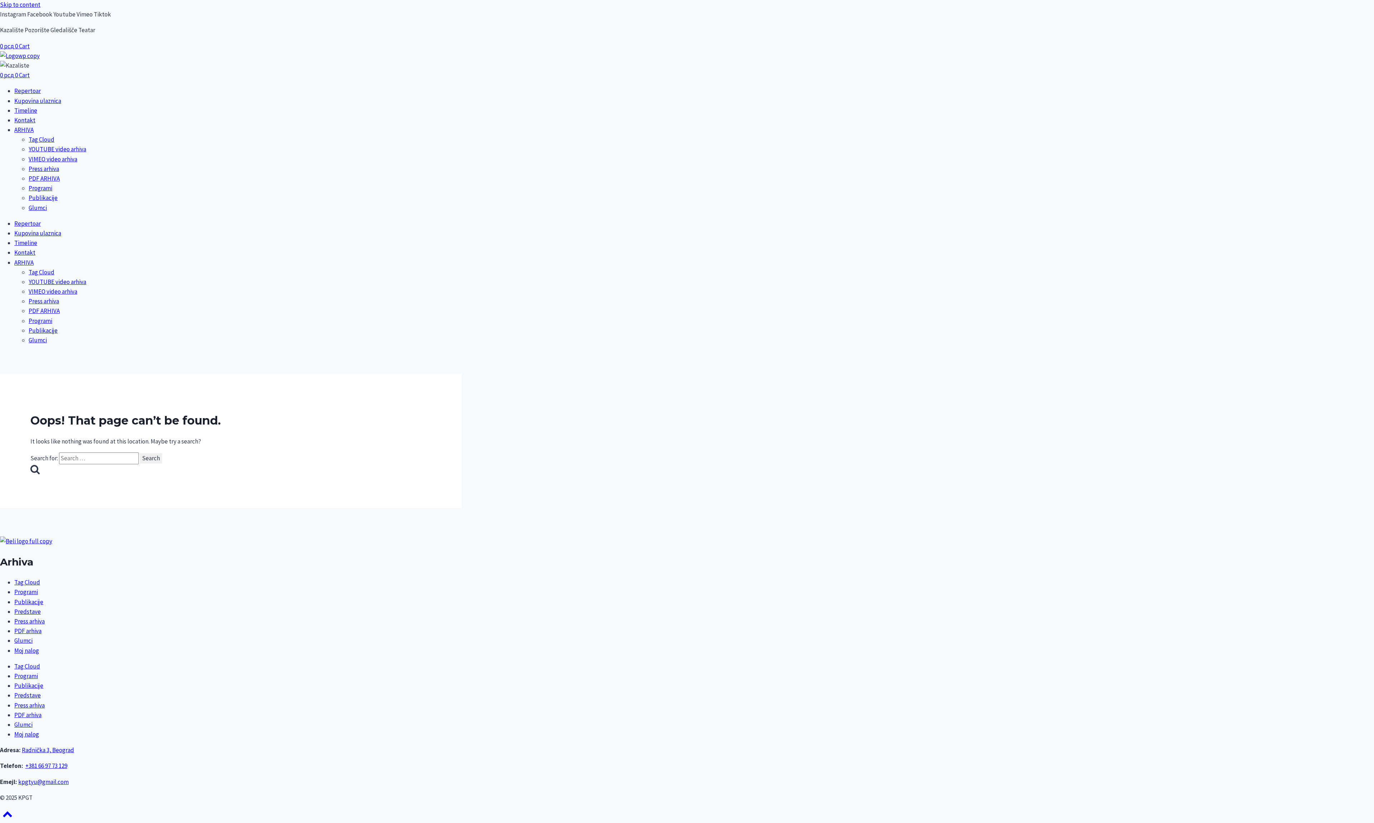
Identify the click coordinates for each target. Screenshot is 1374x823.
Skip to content (20, 5)
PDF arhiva (28, 631)
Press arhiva (44, 169)
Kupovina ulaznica (37, 101)
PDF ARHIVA (44, 178)
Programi (40, 188)
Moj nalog (26, 651)
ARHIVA (24, 130)
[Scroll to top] (7, 816)
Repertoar (27, 91)
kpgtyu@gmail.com (43, 782)
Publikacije (43, 198)
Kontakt (24, 120)
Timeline (25, 110)
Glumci (38, 208)
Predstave (27, 612)
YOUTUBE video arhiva (57, 149)
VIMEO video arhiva (53, 159)
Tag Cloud (41, 139)
